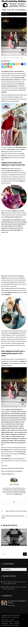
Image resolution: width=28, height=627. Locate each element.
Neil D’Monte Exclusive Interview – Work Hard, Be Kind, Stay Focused (14, 588)
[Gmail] (19, 64)
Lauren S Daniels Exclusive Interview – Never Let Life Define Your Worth (14, 582)
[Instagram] (8, 67)
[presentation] (22, 530)
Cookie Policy (4, 623)
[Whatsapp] (11, 64)
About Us (17, 494)
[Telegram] (25, 64)
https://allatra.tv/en (6, 411)
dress (18, 177)
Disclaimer (16, 621)
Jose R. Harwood (16, 57)
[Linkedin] (8, 64)
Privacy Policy (4, 620)
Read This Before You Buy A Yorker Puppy (16, 511)
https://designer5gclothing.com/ (9, 288)
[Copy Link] (16, 64)
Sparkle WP (16, 617)
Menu (6, 14)
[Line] (5, 67)
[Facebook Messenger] (14, 64)
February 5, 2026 (7, 543)
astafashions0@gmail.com (8, 474)
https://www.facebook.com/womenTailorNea (12, 468)
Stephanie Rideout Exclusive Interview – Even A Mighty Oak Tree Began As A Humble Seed (13, 539)
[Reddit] (5, 64)
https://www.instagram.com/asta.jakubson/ (12, 471)
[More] (11, 67)
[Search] (25, 554)
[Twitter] (2, 64)
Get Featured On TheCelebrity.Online (10, 625)
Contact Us (17, 623)
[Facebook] (2, 67)
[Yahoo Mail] (22, 64)
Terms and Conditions (6, 621)
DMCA (11, 623)
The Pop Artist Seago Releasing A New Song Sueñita (12, 517)
